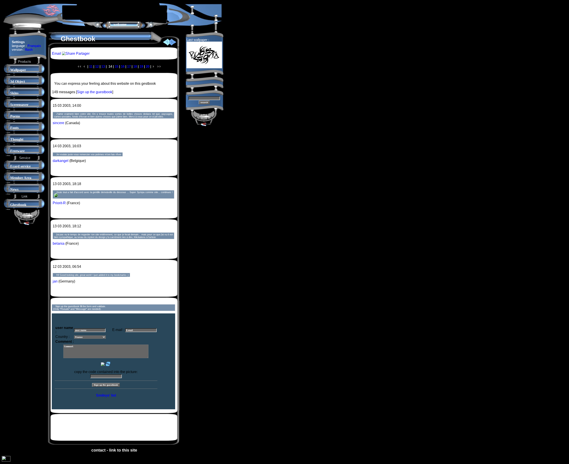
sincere (58, 123)
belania (58, 243)
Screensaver (19, 105)
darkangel (60, 161)
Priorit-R (59, 203)
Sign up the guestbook (94, 92)
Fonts (14, 128)
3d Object (17, 81)
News (14, 189)
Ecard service (20, 166)
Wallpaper (18, 70)
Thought (16, 139)
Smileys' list (106, 395)
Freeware (17, 151)
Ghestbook (18, 205)
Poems (15, 116)
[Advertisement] (114, 12)
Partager (82, 53)
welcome (120, 24)
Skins (14, 93)
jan (55, 281)
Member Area (20, 178)
